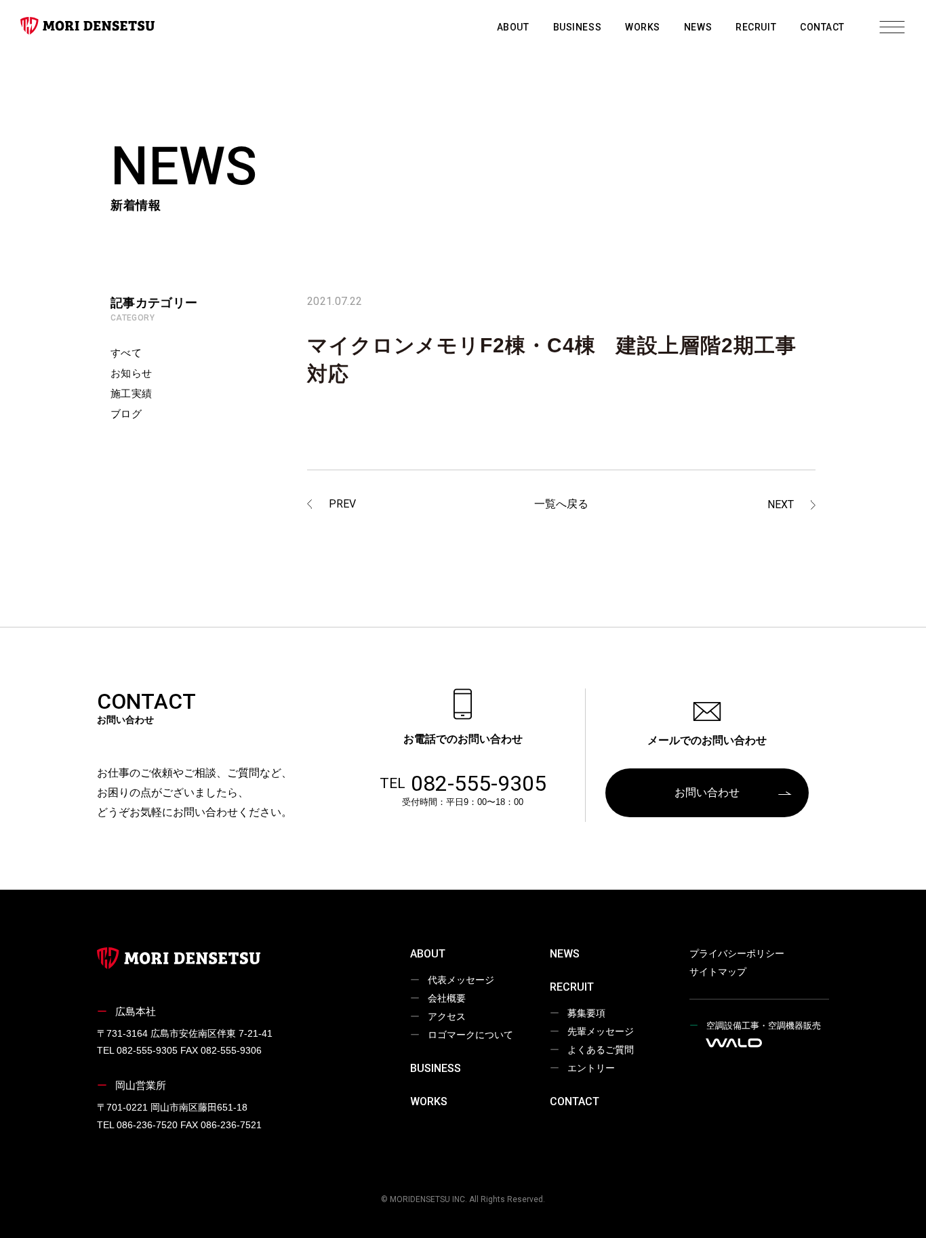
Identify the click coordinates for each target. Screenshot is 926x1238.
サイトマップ (717, 971)
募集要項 (586, 1013)
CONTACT (822, 27)
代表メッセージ (461, 979)
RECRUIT (756, 27)
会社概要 (447, 998)
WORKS (642, 27)
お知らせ (131, 373)
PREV (342, 503)
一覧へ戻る (561, 503)
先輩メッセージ (600, 1031)
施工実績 (131, 393)
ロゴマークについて (470, 1034)
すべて (126, 352)
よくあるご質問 (600, 1049)
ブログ (126, 413)
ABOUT (513, 27)
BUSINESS (577, 27)
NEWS (698, 27)
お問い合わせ (707, 792)
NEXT (780, 504)
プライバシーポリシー (736, 953)
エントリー (591, 1067)
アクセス (447, 1016)
